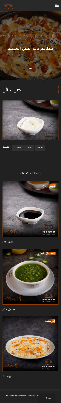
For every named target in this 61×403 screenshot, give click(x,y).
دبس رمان (8, 241)
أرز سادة (7, 376)
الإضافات (17, 147)
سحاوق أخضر (9, 309)
